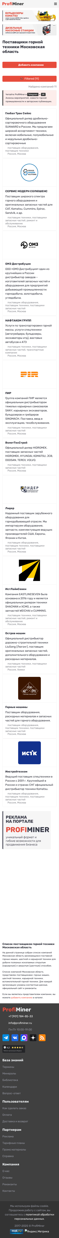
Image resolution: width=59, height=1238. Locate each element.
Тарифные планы (13, 1143)
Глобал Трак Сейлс (18, 113)
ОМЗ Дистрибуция (18, 263)
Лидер (9, 508)
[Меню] (55, 4)
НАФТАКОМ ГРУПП (18, 320)
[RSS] (42, 1040)
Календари (9, 1086)
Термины (8, 1067)
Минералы (9, 1073)
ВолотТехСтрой (16, 442)
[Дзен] (33, 1040)
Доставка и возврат (15, 1121)
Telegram (33, 94)
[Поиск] (42, 4)
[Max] (24, 1040)
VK (43, 94)
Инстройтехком (16, 771)
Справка (8, 1156)
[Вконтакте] (14, 1040)
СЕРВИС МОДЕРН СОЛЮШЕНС (26, 191)
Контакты (8, 1191)
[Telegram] (5, 1040)
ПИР (8, 393)
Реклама (8, 1136)
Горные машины (16, 707)
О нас (6, 1171)
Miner (13, 3)
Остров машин (15, 633)
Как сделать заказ (14, 1108)
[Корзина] (47, 3)
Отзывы (7, 1177)
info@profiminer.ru (20, 1023)
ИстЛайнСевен (15, 589)
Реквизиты (9, 1184)
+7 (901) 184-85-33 (20, 1016)
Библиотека (10, 1080)
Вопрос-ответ (11, 1093)
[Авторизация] (51, 3)
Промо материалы (14, 1149)
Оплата (7, 1114)
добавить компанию (21, 997)
